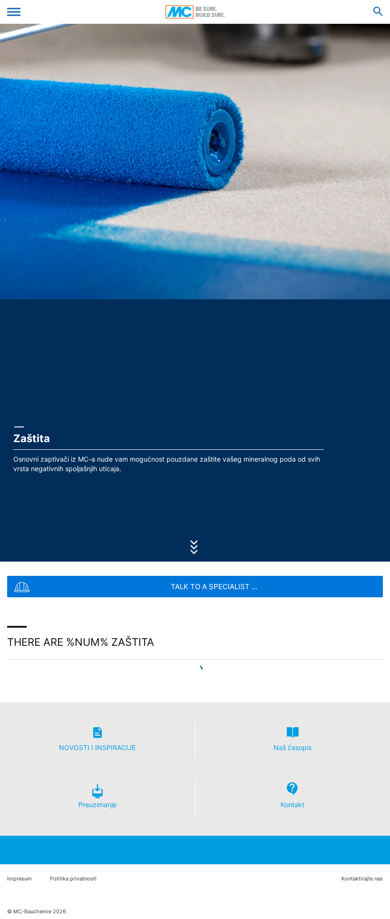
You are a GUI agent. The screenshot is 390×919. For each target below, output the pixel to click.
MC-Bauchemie (195, 12)
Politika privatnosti (73, 878)
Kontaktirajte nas (362, 878)
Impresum (19, 878)
